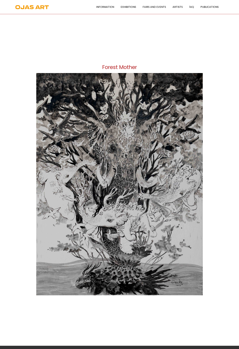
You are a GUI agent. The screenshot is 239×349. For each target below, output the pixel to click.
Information (105, 7)
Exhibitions (128, 7)
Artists (178, 7)
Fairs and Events (154, 7)
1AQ (191, 7)
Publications (209, 7)
